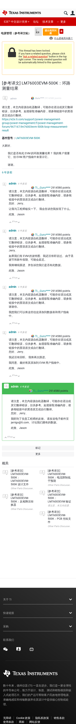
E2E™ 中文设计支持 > (16, 21)
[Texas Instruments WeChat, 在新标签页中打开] (5, 650)
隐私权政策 (42, 718)
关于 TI (7, 599)
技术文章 (47, 21)
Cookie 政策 (23, 718)
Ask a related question (35, 56)
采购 (6, 626)
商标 (21, 721)
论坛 (36, 21)
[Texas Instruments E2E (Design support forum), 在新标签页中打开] (18, 650)
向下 (18, 222)
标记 (38, 447)
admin (13, 98)
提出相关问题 (51, 31)
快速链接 (8, 612)
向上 (10, 222)
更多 (63, 21)
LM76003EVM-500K (28, 138)
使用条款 (8, 721)
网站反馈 (34, 721)
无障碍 (7, 718)
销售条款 (59, 718)
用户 (72, 13)
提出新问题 (61, 31)
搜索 (65, 13)
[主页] (21, 12)
